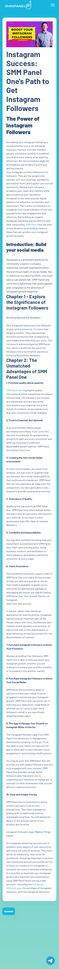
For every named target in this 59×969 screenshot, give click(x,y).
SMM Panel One (14, 390)
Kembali (8, 911)
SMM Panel (31, 224)
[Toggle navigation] (52, 5)
